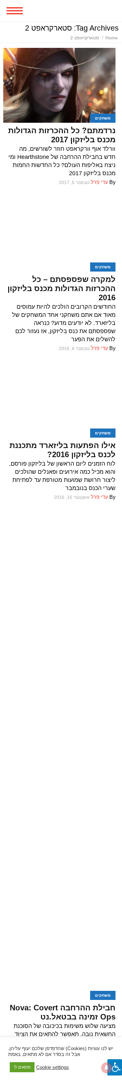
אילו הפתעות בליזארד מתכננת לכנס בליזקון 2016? (62, 450)
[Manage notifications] (107, 1067)
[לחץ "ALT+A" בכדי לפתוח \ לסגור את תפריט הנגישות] (114, 1067)
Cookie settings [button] (52, 1067)
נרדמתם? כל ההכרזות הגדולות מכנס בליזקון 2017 (61, 135)
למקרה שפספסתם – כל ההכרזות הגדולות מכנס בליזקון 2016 (61, 288)
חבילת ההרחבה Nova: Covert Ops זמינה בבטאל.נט (62, 1012)
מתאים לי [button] (22, 1067)
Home (111, 37)
